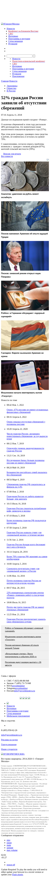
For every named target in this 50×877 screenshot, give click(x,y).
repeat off (11, 865)
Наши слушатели (9, 749)
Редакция (12, 44)
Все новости (7, 156)
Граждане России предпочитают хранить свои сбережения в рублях (26, 620)
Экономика (12, 86)
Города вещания (8, 744)
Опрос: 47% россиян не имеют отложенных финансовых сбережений (27, 411)
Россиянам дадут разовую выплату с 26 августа (23, 663)
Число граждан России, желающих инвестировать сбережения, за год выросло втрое (27, 436)
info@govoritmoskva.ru (24, 691)
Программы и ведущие (19, 38)
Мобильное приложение (18, 716)
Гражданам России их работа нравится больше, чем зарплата (25, 497)
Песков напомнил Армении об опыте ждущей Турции (22, 646)
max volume (12, 850)
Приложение (18, 76)
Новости (11, 28)
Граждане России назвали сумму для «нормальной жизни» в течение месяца (25, 533)
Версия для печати (12, 154)
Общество (11, 88)
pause (9, 842)
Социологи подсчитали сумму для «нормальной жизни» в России (23, 569)
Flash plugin (17, 874)
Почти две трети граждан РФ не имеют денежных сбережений (25, 608)
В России (11, 91)
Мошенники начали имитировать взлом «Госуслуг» (23, 638)
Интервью (13, 36)
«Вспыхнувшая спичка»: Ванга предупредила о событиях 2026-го (21, 655)
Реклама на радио (9, 740)
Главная (5, 81)
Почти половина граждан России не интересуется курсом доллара (24, 581)
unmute (10, 848)
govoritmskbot (18, 686)
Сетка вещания (15, 41)
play (8, 840)
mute (9, 845)
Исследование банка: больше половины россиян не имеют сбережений (25, 461)
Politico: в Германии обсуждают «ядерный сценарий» (24, 629)
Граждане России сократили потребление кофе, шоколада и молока (26, 509)
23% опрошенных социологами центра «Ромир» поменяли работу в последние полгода (25, 595)
